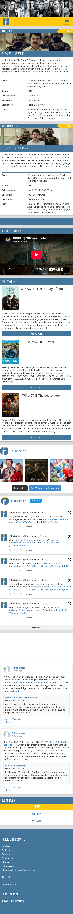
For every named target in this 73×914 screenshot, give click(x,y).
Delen (9, 722)
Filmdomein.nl (9, 883)
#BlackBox (63, 519)
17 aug (43, 603)
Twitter (36, 806)
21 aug (43, 536)
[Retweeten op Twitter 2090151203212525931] (17, 571)
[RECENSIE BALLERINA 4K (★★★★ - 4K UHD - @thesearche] (36, 470)
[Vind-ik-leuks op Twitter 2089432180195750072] (22, 617)
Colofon (6, 845)
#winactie (54, 540)
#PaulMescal (15, 542)
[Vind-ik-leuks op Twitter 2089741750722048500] (22, 594)
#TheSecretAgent (21, 607)
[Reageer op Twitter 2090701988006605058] (11, 550)
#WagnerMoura (34, 610)
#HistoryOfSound (22, 540)
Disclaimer (7, 858)
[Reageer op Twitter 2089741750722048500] (11, 594)
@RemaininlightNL (59, 566)
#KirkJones (56, 563)
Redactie (6, 850)
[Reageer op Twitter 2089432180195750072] (11, 617)
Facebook (36, 813)
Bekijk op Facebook (12, 719)
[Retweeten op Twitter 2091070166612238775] (17, 527)
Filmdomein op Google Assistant (19, 870)
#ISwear (17, 563)
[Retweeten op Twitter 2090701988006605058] (17, 550)
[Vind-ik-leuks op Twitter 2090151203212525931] (22, 571)
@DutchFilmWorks (52, 522)
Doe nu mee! (36, 333)
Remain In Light (40, 682)
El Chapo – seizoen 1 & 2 (15, 148)
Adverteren (8, 866)
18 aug (43, 580)
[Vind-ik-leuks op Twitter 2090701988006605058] (22, 550)
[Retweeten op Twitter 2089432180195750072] (17, 617)
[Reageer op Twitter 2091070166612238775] (11, 527)
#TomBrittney (30, 522)
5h (41, 512)
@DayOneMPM (51, 542)
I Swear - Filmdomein (15, 765)
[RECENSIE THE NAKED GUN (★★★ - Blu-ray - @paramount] (11, 470)
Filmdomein (15, 512)
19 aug (43, 559)
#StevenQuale (16, 522)
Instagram (37, 821)
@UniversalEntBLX (18, 545)
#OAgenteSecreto (17, 610)
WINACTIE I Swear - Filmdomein (21, 697)
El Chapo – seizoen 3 (13, 54)
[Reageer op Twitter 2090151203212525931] (11, 571)
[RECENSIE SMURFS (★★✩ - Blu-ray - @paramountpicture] (61, 470)
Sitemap (6, 862)
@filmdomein (30, 512)
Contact (6, 854)
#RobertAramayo (17, 566)
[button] (5, 8)
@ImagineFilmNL (41, 566)
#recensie (52, 519)
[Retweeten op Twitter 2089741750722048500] (17, 594)
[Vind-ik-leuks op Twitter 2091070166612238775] (22, 527)
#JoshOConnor (30, 542)
